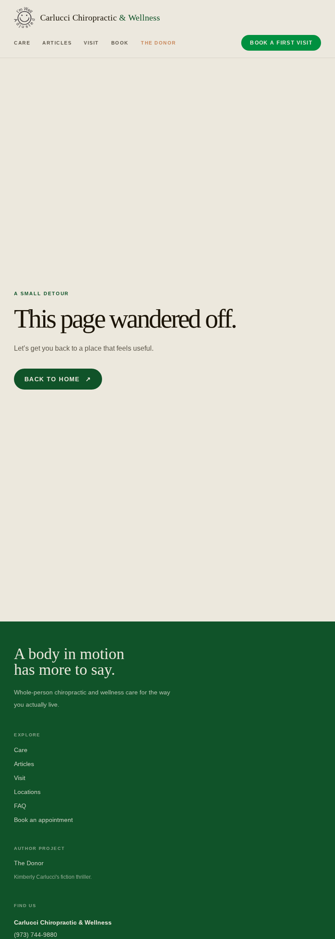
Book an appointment (43, 819)
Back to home (58, 379)
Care (22, 42)
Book (120, 42)
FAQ (20, 805)
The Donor (158, 42)
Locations (27, 791)
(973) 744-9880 (35, 934)
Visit (91, 42)
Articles (57, 42)
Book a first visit (281, 43)
